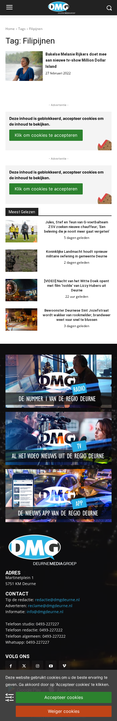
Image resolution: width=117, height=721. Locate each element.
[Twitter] (24, 666)
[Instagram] (37, 666)
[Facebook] (10, 666)
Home (10, 28)
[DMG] (67, 7)
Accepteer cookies (63, 697)
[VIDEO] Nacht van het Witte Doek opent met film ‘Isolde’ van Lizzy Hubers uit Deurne (76, 285)
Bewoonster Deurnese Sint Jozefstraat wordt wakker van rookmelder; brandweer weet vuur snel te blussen (76, 315)
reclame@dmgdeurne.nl (50, 605)
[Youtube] (51, 666)
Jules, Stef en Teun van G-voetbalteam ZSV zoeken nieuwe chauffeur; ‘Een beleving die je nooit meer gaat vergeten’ (76, 226)
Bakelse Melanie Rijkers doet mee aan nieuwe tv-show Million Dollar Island (75, 60)
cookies (53, 677)
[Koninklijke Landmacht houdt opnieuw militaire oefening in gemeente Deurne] (21, 261)
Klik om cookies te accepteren (46, 135)
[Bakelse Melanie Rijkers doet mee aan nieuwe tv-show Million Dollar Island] (24, 66)
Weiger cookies (63, 711)
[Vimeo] (64, 666)
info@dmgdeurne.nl (45, 611)
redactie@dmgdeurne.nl (57, 599)
